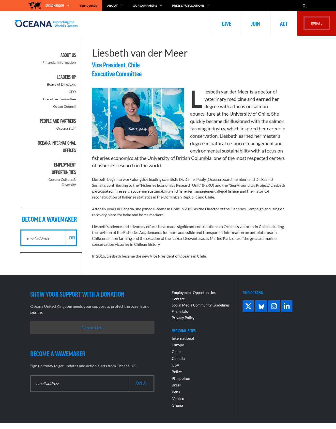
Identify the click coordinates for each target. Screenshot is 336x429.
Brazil (176, 385)
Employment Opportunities (194, 292)
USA (175, 365)
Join (255, 23)
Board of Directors (61, 84)
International (183, 338)
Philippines (181, 378)
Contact (178, 299)
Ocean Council (64, 106)
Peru (176, 391)
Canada (178, 358)
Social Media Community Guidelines (201, 305)
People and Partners (58, 121)
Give (226, 23)
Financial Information (59, 62)
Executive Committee (59, 99)
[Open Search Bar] (304, 5)
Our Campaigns (145, 5)
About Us (68, 55)
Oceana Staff (66, 128)
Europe (178, 344)
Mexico (178, 398)
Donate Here (92, 327)
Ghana (177, 405)
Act (284, 23)
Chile (176, 351)
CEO (72, 92)
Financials (180, 311)
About (112, 5)
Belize (177, 371)
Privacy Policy (183, 317)
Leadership (66, 77)
